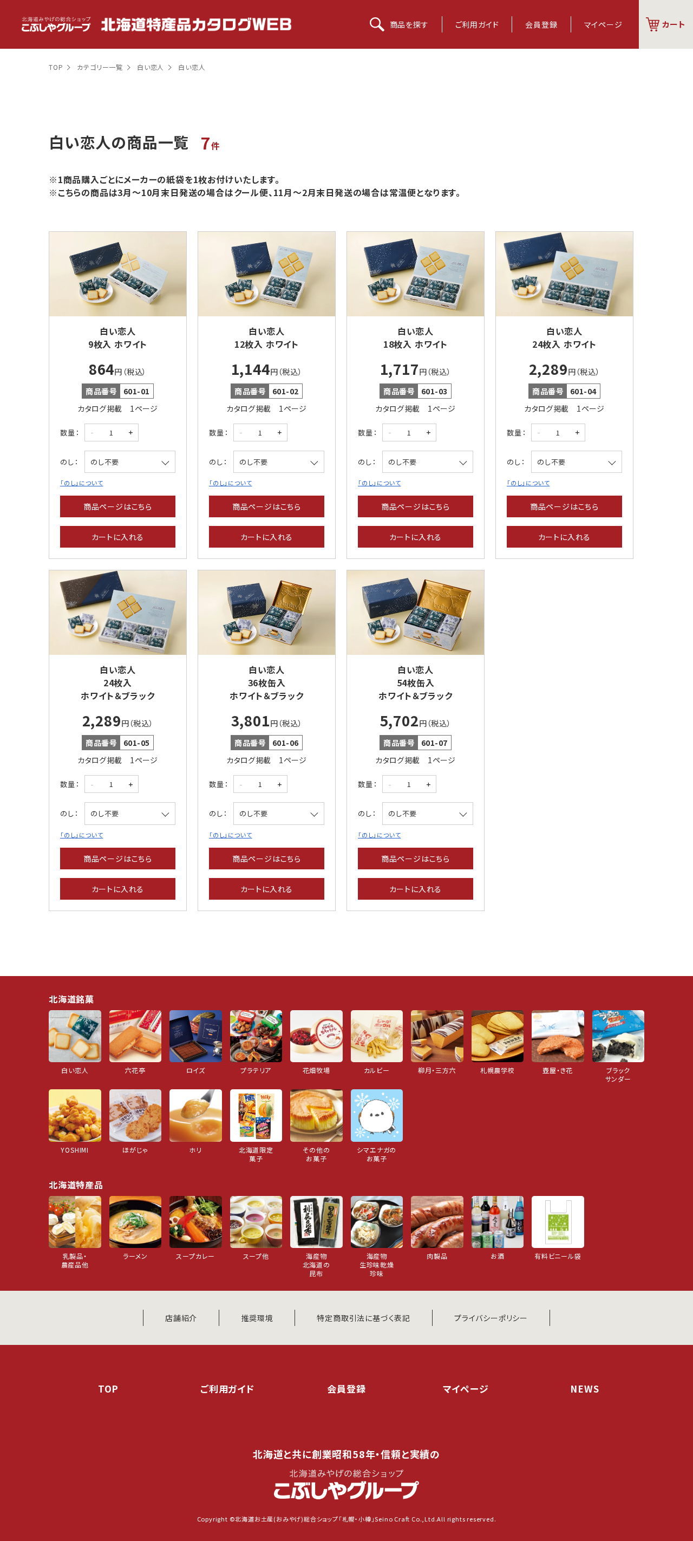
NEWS (584, 1388)
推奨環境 (257, 1317)
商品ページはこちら (117, 506)
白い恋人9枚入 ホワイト (117, 337)
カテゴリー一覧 (100, 66)
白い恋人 (150, 66)
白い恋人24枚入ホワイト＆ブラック (117, 682)
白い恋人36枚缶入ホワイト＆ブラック (266, 682)
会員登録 (541, 24)
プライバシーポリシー (491, 1317)
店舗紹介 (181, 1317)
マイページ (603, 24)
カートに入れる (118, 536)
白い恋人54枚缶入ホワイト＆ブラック (415, 682)
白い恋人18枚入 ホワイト (415, 337)
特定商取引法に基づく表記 (363, 1317)
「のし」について (81, 482)
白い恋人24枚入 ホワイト (564, 337)
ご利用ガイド (477, 24)
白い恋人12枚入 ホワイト (266, 337)
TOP (56, 66)
